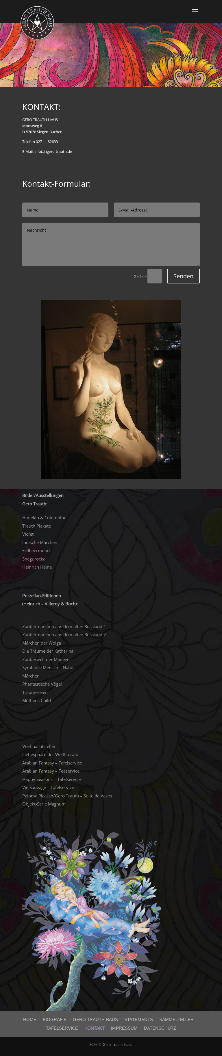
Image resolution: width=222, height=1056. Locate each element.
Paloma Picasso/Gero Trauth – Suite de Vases (67, 796)
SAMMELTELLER (176, 1019)
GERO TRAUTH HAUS (95, 1019)
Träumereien (35, 692)
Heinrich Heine (37, 567)
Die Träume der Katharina (47, 651)
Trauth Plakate (36, 526)
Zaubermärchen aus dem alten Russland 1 (64, 626)
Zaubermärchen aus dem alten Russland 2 (64, 634)
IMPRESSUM (124, 1028)
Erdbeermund (36, 550)
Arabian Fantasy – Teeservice (50, 771)
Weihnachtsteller (39, 746)
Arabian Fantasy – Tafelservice (52, 763)
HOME (29, 1019)
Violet (28, 534)
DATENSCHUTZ (160, 1028)
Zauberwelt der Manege (45, 659)
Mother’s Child (36, 700)
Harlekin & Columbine (44, 517)
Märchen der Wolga (41, 643)
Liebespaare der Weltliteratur (51, 754)
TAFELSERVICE (62, 1028)
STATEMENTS (138, 1019)
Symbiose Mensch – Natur (48, 667)
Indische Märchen (39, 542)
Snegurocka (33, 559)
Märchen (31, 676)
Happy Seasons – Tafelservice (51, 779)
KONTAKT (94, 1028)
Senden (183, 276)
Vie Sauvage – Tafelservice (48, 787)
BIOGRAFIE (54, 1019)
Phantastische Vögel (42, 684)
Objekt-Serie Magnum (44, 804)
